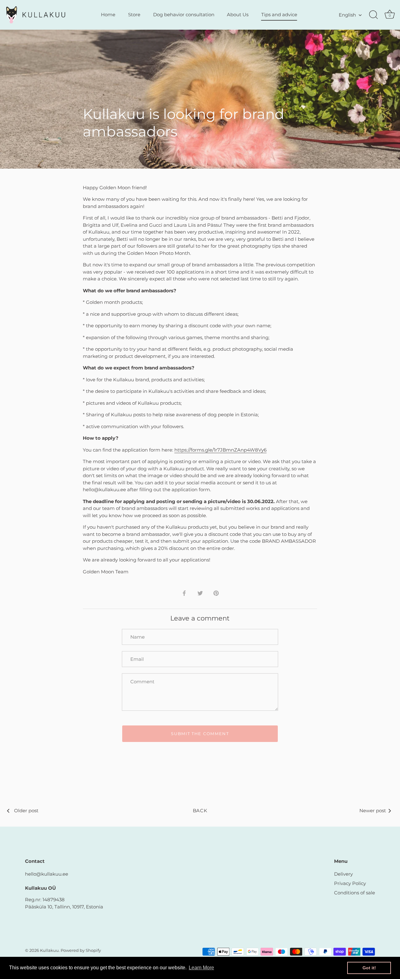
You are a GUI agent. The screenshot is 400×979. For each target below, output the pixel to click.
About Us (237, 14)
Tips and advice (279, 14)
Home (108, 14)
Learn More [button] (201, 967)
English (347, 15)
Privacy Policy (350, 883)
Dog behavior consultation (183, 14)
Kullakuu (49, 950)
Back (200, 810)
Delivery (343, 874)
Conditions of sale (354, 893)
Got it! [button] (369, 967)
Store (134, 14)
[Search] (373, 15)
